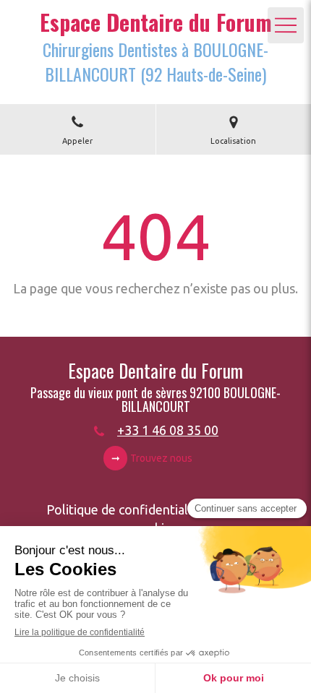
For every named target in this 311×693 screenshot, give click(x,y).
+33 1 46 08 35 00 (167, 430)
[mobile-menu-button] (286, 25)
